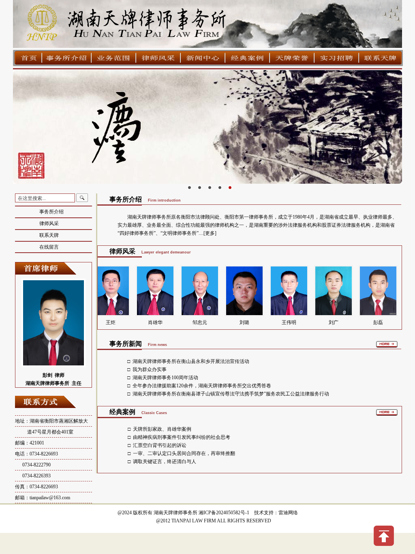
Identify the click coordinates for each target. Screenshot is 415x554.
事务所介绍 (51, 212)
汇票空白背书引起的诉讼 (159, 445)
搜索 (82, 197)
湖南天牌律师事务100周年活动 (165, 377)
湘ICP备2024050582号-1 (224, 512)
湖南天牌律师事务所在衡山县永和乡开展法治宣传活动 (191, 361)
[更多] (209, 233)
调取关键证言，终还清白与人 (164, 461)
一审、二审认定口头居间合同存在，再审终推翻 (184, 453)
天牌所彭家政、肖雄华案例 (162, 429)
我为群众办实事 (150, 369)
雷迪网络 (288, 512)
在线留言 (49, 247)
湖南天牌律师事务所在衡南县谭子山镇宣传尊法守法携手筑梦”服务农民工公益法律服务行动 (231, 394)
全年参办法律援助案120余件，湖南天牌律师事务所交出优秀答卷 (202, 386)
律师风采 (49, 223)
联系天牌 (49, 235)
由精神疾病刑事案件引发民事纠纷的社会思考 (181, 437)
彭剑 (47, 375)
